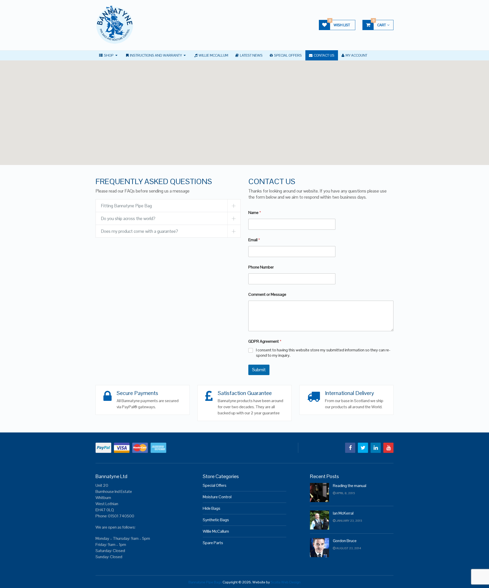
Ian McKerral (343, 513)
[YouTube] (388, 448)
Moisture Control (217, 497)
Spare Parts (213, 542)
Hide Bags (211, 508)
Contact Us (323, 55)
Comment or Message (267, 294)
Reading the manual (349, 485)
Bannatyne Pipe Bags (205, 582)
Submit (259, 370)
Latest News (251, 55)
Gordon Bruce (345, 540)
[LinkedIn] (376, 448)
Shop (108, 55)
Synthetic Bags (216, 519)
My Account (356, 55)
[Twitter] (363, 448)
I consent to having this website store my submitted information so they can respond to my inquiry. (323, 353)
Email (254, 239)
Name (254, 212)
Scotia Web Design (286, 582)
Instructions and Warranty (155, 55)
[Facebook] (350, 448)
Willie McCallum (213, 55)
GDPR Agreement (264, 341)
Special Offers (287, 55)
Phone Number (261, 267)
